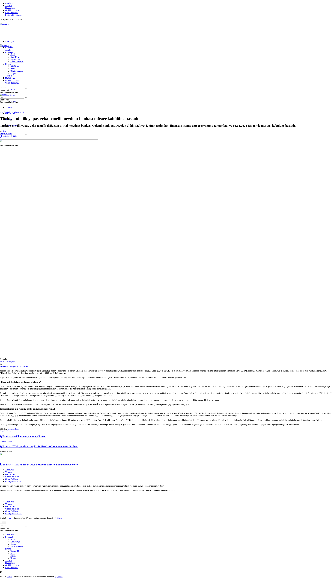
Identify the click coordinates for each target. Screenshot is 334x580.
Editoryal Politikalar (13, 15)
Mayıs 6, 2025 (6, 133)
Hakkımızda (10, 8)
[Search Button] (26, 97)
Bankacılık (14, 66)
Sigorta (13, 59)
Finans (8, 64)
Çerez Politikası (11, 12)
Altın (12, 55)
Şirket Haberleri (16, 71)
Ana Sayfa (9, 3)
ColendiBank (13, 429)
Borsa (12, 89)
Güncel (14, 136)
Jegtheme (58, 518)
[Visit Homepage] (5, 24)
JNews (9, 518)
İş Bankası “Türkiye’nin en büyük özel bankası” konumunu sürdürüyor (39, 464)
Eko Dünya (15, 57)
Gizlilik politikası (12, 10)
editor (3, 131)
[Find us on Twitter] (1, 22)
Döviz (13, 95)
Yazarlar (8, 5)
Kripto (13, 73)
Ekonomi (9, 47)
